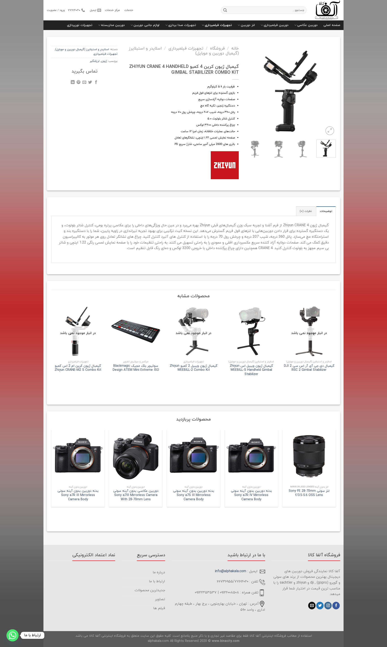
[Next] (249, 86)
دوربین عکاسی (307, 25)
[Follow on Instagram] (328, 605)
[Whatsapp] (12, 635)
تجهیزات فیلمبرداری (218, 25)
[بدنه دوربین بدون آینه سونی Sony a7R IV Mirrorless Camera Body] (251, 456)
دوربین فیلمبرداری (276, 25)
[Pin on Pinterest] (78, 83)
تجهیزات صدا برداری (182, 25)
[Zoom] (329, 130)
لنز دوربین (248, 25)
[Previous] (329, 86)
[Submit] (225, 10)
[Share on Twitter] (90, 83)
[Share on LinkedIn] (73, 83)
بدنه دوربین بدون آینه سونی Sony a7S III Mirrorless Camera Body (193, 495)
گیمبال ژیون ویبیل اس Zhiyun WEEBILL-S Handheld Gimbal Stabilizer (251, 370)
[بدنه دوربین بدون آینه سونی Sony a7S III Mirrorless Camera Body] (193, 456)
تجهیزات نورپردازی (79, 25)
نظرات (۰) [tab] (306, 211)
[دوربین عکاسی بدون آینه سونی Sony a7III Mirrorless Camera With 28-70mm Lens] (135, 456)
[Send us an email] (312, 605)
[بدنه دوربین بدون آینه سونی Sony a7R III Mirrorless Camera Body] (78, 456)
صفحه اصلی (331, 25)
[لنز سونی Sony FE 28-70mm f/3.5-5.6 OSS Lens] (309, 456)
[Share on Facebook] (96, 83)
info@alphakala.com (230, 571)
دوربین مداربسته (113, 25)
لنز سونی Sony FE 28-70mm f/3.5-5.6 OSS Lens (309, 493)
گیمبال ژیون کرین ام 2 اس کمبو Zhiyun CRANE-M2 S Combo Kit (78, 368)
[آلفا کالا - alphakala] (326, 10)
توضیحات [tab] (326, 211)
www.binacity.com (225, 641)
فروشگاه (217, 48)
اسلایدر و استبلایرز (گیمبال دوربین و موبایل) (82, 49)
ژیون (104, 61)
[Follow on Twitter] (320, 605)
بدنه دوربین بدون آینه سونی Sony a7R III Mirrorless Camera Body (78, 495)
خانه (235, 48)
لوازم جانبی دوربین (146, 25)
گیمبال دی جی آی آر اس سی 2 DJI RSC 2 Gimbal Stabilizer (309, 368)
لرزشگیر (94, 61)
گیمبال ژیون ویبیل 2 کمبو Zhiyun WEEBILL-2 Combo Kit (193, 368)
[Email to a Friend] (84, 83)
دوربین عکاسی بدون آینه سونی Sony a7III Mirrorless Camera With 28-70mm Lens (135, 495)
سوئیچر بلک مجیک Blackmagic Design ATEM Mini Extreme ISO (136, 368)
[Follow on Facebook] (336, 605)
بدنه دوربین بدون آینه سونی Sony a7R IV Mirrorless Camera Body (251, 495)
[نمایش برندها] (225, 165)
